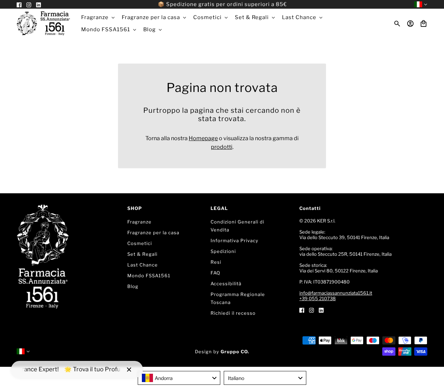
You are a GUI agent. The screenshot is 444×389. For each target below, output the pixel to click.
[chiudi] (129, 369)
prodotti (221, 147)
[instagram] (311, 309)
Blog (132, 286)
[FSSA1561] (43, 23)
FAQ (215, 273)
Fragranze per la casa (153, 232)
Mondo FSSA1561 (148, 275)
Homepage (203, 138)
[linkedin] (321, 309)
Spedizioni (223, 251)
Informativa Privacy (234, 240)
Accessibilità (226, 283)
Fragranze (139, 222)
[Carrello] (423, 23)
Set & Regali (142, 254)
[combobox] (179, 378)
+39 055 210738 (317, 298)
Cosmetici (139, 243)
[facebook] (302, 309)
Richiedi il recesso (233, 313)
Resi (216, 262)
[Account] (410, 23)
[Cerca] (397, 23)
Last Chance (142, 265)
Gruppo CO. (235, 351)
